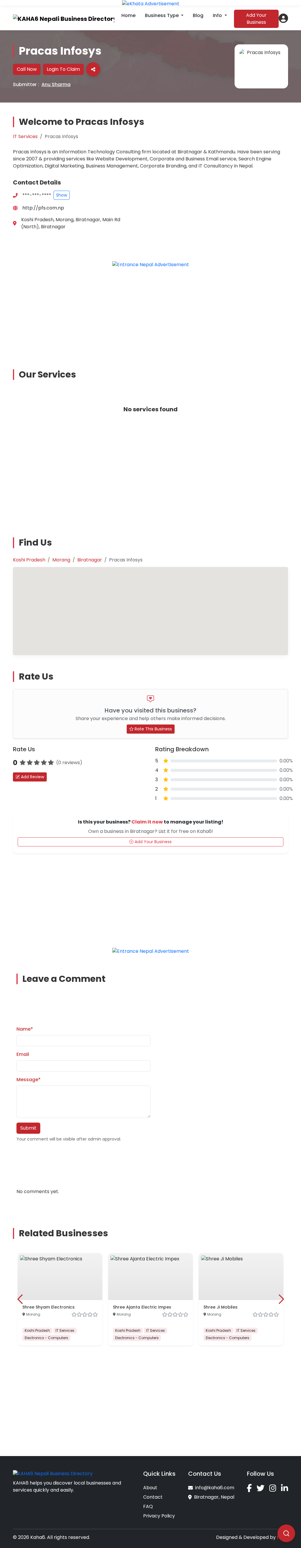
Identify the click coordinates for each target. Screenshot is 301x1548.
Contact (153, 1497)
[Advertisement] (154, 314)
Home (128, 15)
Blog (198, 15)
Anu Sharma (56, 84)
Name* (24, 1029)
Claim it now (147, 822)
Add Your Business (256, 19)
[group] (60, 1299)
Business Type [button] (162, 15)
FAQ (148, 1506)
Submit (28, 1128)
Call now (27, 69)
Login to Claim (63, 69)
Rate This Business (152, 729)
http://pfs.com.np (43, 207)
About (150, 1487)
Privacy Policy (159, 1515)
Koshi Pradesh (29, 559)
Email (22, 1054)
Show (61, 195)
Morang (61, 559)
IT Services (25, 136)
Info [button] (218, 15)
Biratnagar (89, 559)
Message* (28, 1079)
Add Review (32, 777)
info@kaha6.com (214, 1487)
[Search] (286, 1533)
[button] (283, 18)
